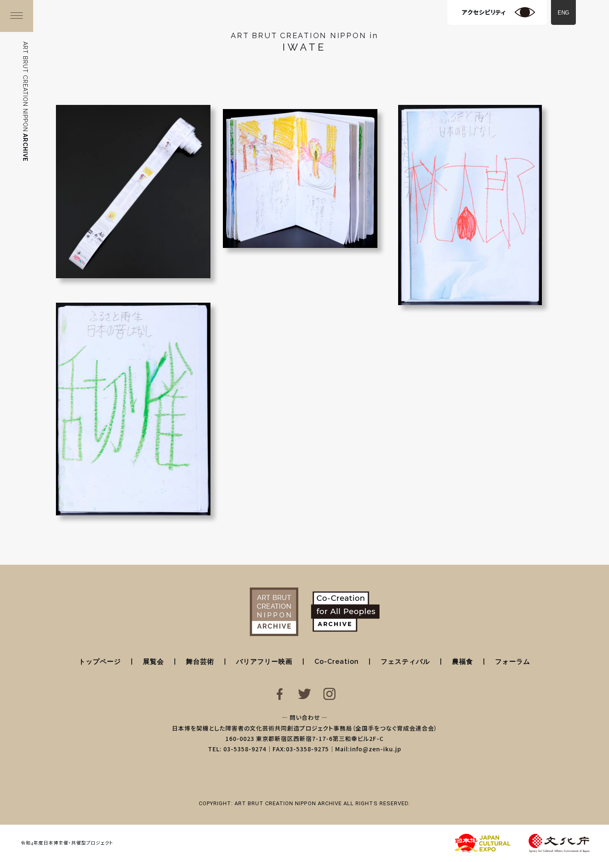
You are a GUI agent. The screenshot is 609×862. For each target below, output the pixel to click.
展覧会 (153, 661)
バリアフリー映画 (264, 661)
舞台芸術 (200, 661)
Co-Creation (336, 661)
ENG (563, 13)
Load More (304, 545)
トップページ (100, 661)
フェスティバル (405, 661)
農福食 (462, 661)
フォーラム (512, 661)
